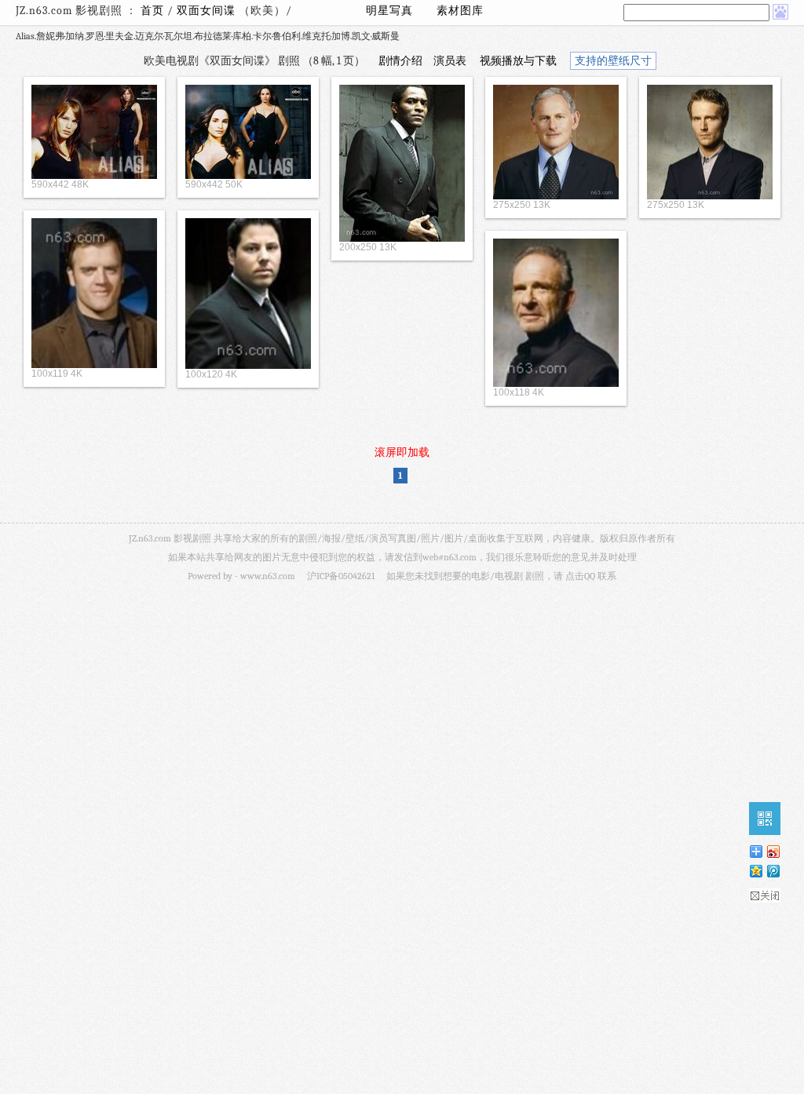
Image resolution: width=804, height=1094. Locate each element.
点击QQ (580, 576)
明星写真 (389, 10)
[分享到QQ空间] (755, 871)
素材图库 (460, 10)
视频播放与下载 (518, 60)
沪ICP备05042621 (341, 576)
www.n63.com (267, 576)
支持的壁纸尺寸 (613, 60)
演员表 (449, 60)
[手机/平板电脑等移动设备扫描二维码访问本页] (764, 818)
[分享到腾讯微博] (772, 871)
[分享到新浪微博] (772, 851)
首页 (152, 10)
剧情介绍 (400, 60)
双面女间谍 (208, 10)
